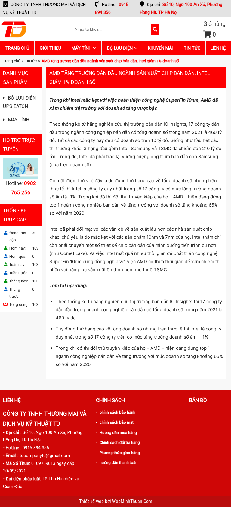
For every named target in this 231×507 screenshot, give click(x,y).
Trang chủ (17, 48)
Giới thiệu (50, 48)
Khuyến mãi (160, 48)
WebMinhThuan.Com (132, 501)
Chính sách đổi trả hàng (120, 442)
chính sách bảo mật (117, 422)
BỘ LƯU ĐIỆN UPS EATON (19, 102)
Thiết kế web (92, 501)
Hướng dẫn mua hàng (118, 432)
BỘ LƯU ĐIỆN (120, 48)
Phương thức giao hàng (120, 452)
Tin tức (192, 48)
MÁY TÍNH (81, 48)
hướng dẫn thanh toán (118, 462)
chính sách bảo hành (117, 412)
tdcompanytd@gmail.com (45, 455)
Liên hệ (218, 48)
